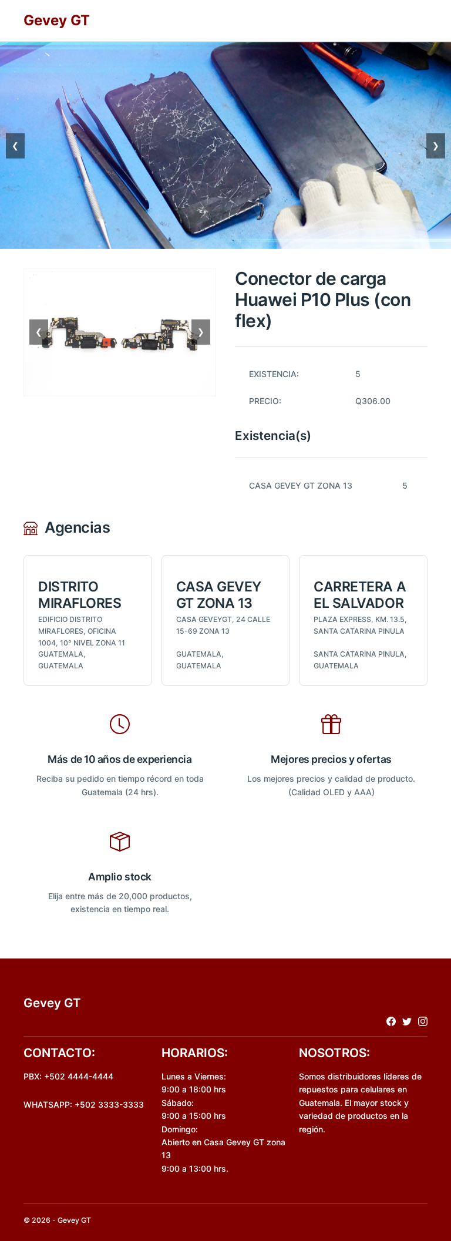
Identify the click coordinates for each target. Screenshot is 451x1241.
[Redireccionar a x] (407, 1021)
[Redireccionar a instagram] (423, 1021)
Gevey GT (56, 20)
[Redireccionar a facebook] (391, 1021)
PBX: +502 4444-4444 (68, 1076)
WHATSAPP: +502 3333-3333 (83, 1104)
